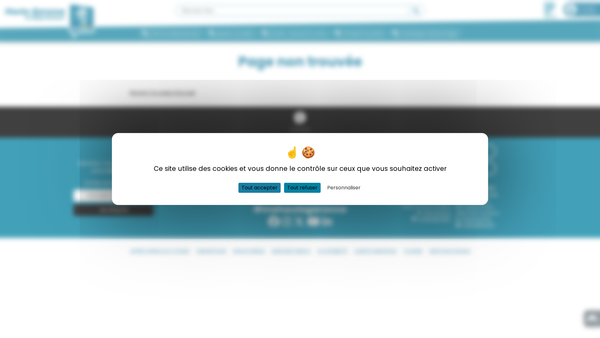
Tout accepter (260, 187)
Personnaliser (344, 187)
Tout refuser (302, 187)
